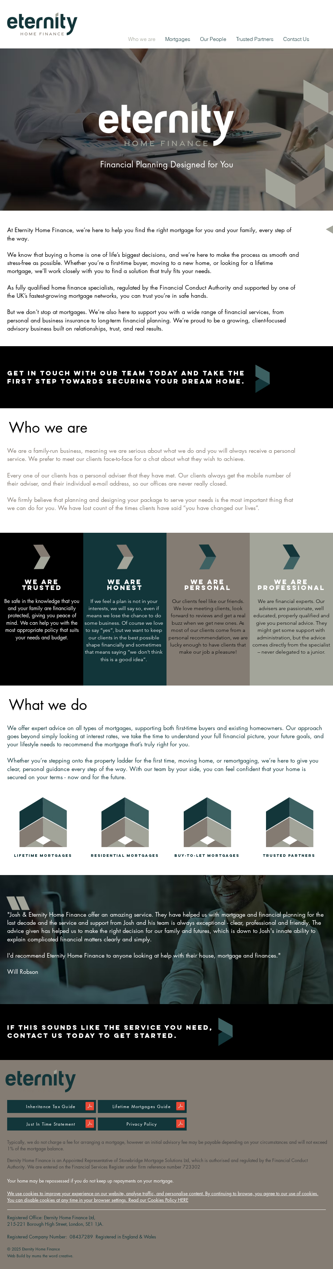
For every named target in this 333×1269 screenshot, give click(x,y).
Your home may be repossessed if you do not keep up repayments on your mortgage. (90, 1181)
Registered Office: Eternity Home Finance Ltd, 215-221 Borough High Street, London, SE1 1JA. (56, 1220)
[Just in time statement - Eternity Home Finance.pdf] (89, 1124)
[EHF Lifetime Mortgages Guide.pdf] (180, 1107)
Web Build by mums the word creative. (40, 1256)
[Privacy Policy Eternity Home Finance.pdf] (180, 1124)
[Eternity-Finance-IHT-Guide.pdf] (89, 1107)
